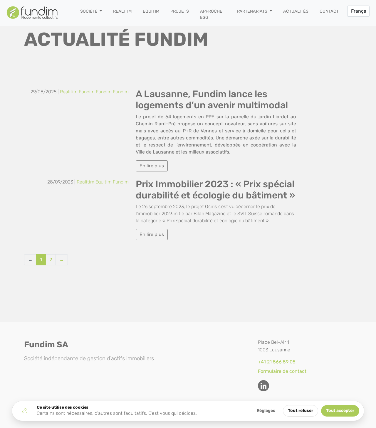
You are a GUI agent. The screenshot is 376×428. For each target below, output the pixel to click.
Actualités (295, 11)
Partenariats (252, 11)
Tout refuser (300, 410)
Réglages (266, 410)
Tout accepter (340, 410)
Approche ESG (211, 14)
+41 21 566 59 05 (277, 362)
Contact (329, 11)
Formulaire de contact (282, 371)
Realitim (122, 11)
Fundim (87, 92)
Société (89, 11)
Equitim (151, 11)
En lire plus (152, 165)
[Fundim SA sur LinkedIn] (263, 385)
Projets (179, 11)
